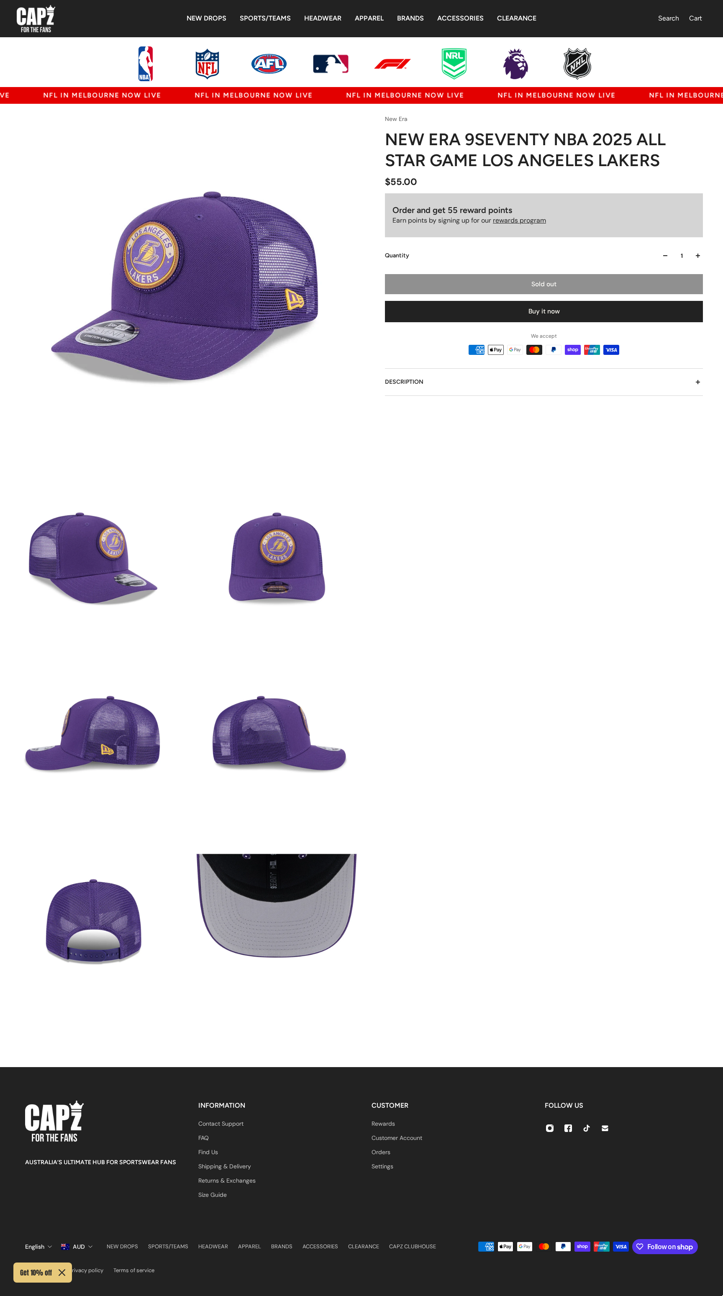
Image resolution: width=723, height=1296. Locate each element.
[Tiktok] (586, 1128)
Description (404, 381)
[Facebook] (568, 1128)
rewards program (519, 220)
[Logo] (36, 18)
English (34, 1246)
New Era (396, 119)
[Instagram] (550, 1128)
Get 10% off (36, 1273)
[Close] (62, 1272)
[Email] (605, 1128)
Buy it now (544, 311)
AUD (79, 1246)
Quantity (397, 255)
